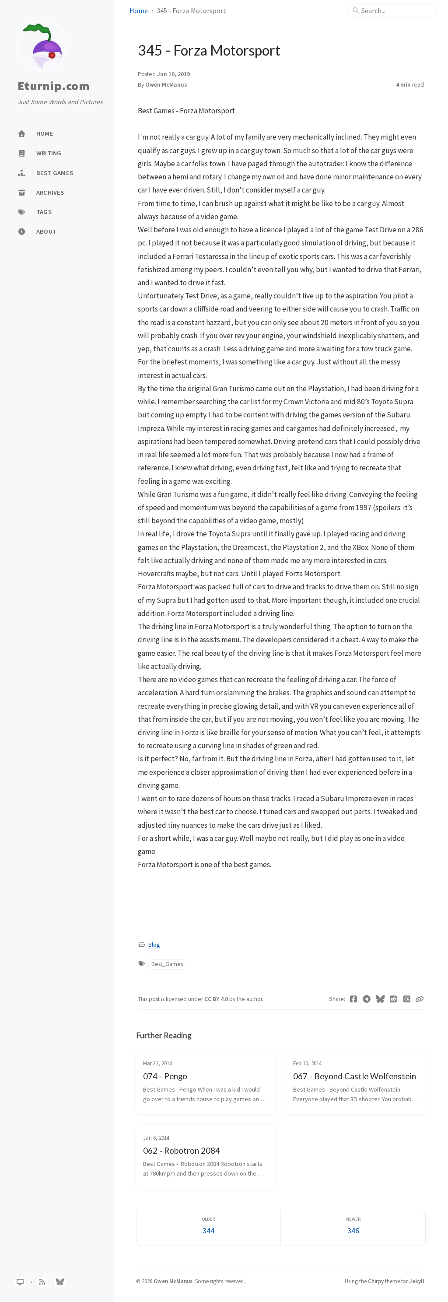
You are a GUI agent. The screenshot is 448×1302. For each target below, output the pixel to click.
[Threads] (407, 999)
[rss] (42, 1282)
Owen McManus (166, 84)
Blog (154, 944)
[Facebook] (354, 999)
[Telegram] (367, 999)
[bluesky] (60, 1282)
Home (139, 10)
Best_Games (167, 964)
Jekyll (416, 1281)
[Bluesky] (380, 999)
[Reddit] (393, 999)
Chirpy (376, 1281)
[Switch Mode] (20, 1282)
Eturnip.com (54, 86)
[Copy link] (419, 999)
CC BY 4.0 (216, 999)
